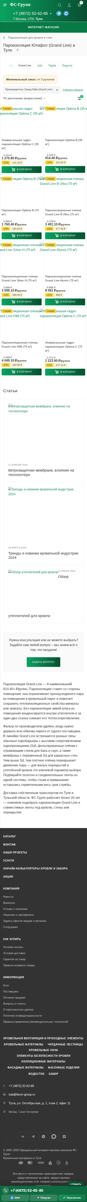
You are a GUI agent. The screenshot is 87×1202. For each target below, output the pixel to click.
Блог (6, 985)
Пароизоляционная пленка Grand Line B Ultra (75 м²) (63, 212)
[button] (22, 169)
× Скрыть (75, 1184)
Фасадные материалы (25, 1067)
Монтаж (9, 844)
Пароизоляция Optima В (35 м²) (63, 142)
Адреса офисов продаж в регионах (24, 920)
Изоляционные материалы (43, 1061)
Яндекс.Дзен (64, 1136)
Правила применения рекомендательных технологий (35, 1021)
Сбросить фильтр (73, 89)
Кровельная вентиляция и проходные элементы (43, 1038)
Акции (8, 876)
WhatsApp (43, 1136)
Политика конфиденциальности (22, 1015)
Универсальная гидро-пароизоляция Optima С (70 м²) (63, 346)
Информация (13, 977)
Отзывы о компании (15, 908)
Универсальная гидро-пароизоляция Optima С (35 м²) (20, 144)
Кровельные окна (43, 1050)
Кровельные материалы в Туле (22, 1158)
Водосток (36, 1073)
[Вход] (69, 5)
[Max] (66, 13)
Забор (53, 1073)
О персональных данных (18, 1009)
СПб (31, 18)
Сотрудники (10, 926)
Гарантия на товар (14, 959)
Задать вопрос (43, 662)
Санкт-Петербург (29, 1111)
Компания (11, 888)
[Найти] (59, 5)
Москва (21, 18)
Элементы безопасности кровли (43, 1055)
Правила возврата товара (19, 965)
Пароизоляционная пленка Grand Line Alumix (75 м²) (63, 278)
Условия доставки (14, 953)
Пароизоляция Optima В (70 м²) (20, 212)
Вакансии (9, 902)
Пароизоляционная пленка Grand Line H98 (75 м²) (20, 344)
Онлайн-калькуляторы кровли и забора (35, 868)
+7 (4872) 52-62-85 (30, 13)
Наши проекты (15, 852)
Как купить (12, 939)
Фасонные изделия (63, 1067)
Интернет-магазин (43, 27)
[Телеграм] (58, 13)
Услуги (8, 860)
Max (54, 1136)
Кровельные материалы (24, 1044)
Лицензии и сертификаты (18, 914)
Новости (8, 896)
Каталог (9, 836)
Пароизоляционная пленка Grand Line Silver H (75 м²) (20, 278)
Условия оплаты (13, 947)
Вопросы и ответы (14, 1003)
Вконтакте (23, 1136)
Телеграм (33, 1136)
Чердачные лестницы (65, 1044)
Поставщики (10, 991)
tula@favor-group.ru (22, 1094)
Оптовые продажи (14, 997)
